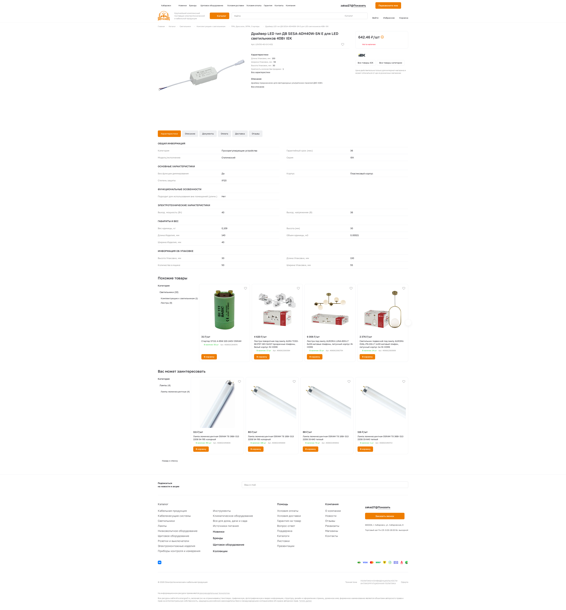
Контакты (331, 535)
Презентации (285, 546)
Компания (332, 504)
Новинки (218, 531)
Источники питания (226, 525)
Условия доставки (289, 515)
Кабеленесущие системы (174, 515)
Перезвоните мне (388, 5)
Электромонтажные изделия (176, 546)
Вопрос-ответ (286, 525)
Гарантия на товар (289, 520)
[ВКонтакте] (160, 563)
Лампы (165, 385)
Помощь (282, 504)
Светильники (169, 292)
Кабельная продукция (172, 510)
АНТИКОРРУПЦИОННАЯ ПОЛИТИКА (378, 583)
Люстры (166, 303)
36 (351, 212)
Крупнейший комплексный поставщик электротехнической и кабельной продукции (189, 16)
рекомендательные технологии (215, 593)
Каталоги (283, 535)
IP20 (224, 180)
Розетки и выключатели (173, 540)
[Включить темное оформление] (407, 5)
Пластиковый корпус (361, 173)
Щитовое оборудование (173, 535)
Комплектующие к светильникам (179, 298)
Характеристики (169, 133)
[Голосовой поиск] (358, 15)
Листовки (283, 540)
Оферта (404, 582)
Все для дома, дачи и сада (230, 520)
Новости (330, 515)
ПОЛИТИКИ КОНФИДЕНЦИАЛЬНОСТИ (379, 581)
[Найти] (364, 16)
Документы (208, 133)
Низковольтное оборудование (177, 530)
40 (223, 212)
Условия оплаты (287, 510)
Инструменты (222, 510)
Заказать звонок (384, 516)
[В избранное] (342, 44)
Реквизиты (332, 525)
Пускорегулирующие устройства (239, 150)
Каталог (163, 504)
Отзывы (256, 133)
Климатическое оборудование (233, 515)
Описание (190, 133)
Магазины (331, 530)
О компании (333, 510)
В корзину (209, 356)
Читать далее (305, 601)
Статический (228, 157)
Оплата (224, 133)
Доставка (240, 133)
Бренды (218, 538)
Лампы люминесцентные (175, 391)
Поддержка (284, 530)
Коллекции (220, 551)
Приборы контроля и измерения (179, 551)
